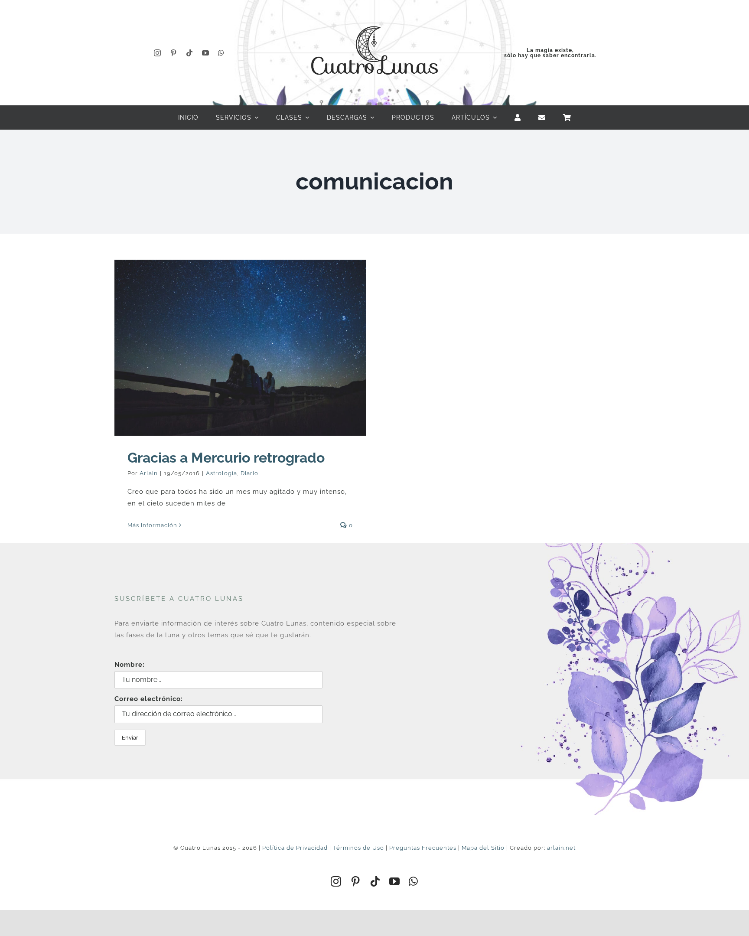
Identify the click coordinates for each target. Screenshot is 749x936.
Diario (249, 473)
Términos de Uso (358, 848)
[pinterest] (173, 52)
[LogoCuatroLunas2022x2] (374, 18)
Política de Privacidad (295, 848)
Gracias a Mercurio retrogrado (226, 458)
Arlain (149, 473)
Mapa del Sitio (483, 848)
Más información (152, 525)
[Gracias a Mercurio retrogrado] (240, 348)
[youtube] (205, 52)
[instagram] (157, 52)
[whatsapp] (221, 52)
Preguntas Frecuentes (422, 848)
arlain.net (561, 848)
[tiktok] (189, 52)
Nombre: (129, 665)
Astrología (221, 473)
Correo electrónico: (148, 699)
